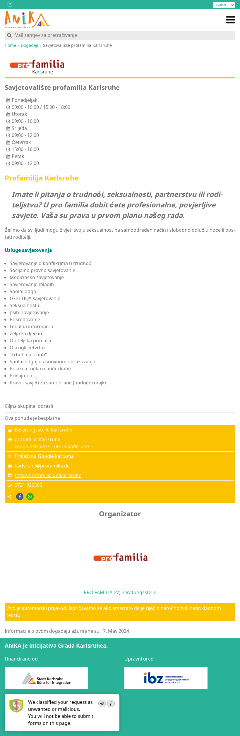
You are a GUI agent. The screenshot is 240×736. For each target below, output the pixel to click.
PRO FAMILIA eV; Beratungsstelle (120, 592)
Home (10, 45)
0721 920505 (28, 485)
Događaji (29, 45)
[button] (19, 496)
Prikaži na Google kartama (44, 456)
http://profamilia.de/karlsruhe (48, 475)
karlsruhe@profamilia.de (42, 466)
